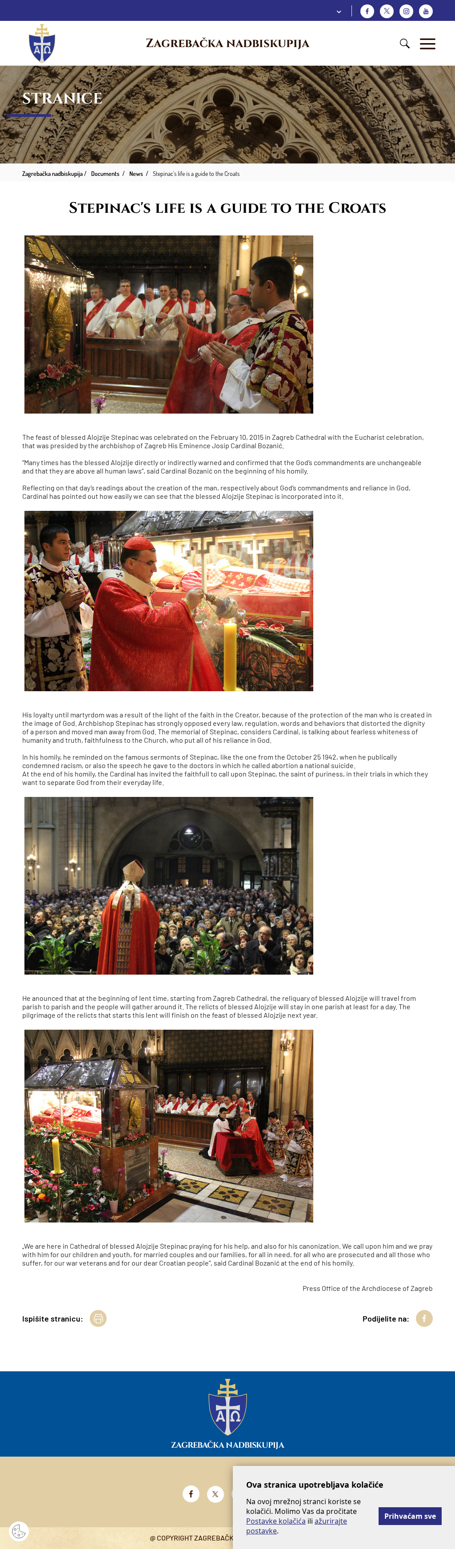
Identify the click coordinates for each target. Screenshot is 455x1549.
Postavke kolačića (276, 1521)
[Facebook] (367, 11)
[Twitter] (387, 11)
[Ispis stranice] (98, 1318)
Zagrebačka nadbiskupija (227, 44)
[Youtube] (426, 11)
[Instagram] (406, 11)
